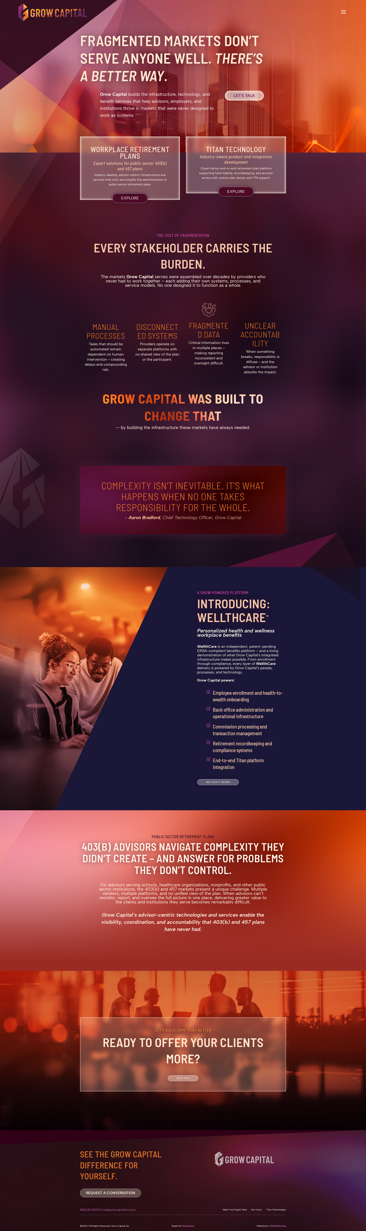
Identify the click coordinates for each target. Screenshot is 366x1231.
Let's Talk (244, 95)
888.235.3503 (89, 1209)
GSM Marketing (277, 1226)
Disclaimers (188, 1226)
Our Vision (256, 1209)
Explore (130, 198)
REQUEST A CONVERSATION (110, 1193)
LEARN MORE (183, 944)
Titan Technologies (276, 1209)
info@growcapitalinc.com (118, 1209)
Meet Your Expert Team (235, 1209)
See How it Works (218, 782)
